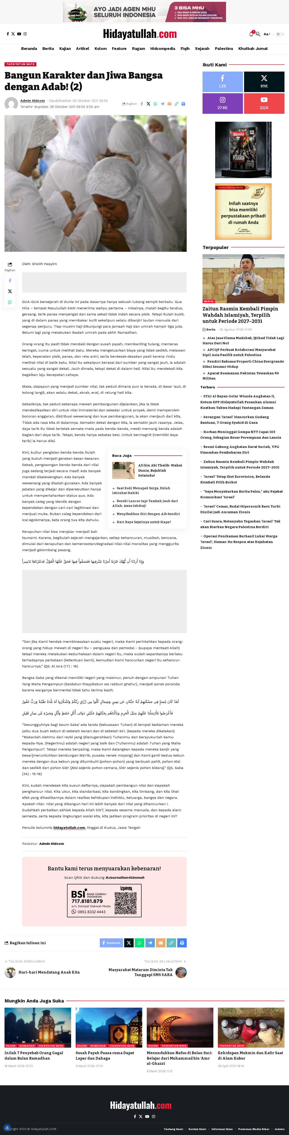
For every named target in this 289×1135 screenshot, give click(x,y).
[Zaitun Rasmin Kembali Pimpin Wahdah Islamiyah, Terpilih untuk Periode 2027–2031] (243, 278)
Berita (209, 301)
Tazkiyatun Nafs (20, 64)
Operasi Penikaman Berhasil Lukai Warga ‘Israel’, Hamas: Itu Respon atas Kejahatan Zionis (238, 542)
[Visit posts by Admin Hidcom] (11, 104)
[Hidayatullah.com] (144, 34)
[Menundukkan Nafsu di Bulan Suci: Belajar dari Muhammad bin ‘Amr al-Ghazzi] (180, 1028)
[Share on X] (148, 103)
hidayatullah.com (69, 827)
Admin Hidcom (32, 101)
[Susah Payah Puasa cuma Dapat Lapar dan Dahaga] (109, 1028)
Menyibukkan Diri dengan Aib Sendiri (148, 514)
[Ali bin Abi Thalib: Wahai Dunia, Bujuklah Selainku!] (123, 470)
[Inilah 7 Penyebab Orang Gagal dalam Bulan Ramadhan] (38, 1028)
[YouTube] (19, 34)
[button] (258, 34)
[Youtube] (264, 103)
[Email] (169, 103)
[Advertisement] (104, 282)
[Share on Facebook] (141, 103)
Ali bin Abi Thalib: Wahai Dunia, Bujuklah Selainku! (160, 470)
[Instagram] (25, 34)
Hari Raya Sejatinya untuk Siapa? (144, 522)
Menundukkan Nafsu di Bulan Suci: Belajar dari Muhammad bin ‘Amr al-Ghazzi (179, 1058)
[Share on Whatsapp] (155, 103)
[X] (13, 34)
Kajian (11, 1045)
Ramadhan (27, 1045)
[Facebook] (8, 34)
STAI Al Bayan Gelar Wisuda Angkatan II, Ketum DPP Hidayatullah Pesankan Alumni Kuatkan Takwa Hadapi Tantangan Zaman (238, 402)
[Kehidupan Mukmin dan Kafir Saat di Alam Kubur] (251, 1028)
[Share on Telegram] (162, 103)
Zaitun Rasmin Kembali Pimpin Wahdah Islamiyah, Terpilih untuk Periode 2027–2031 (240, 315)
